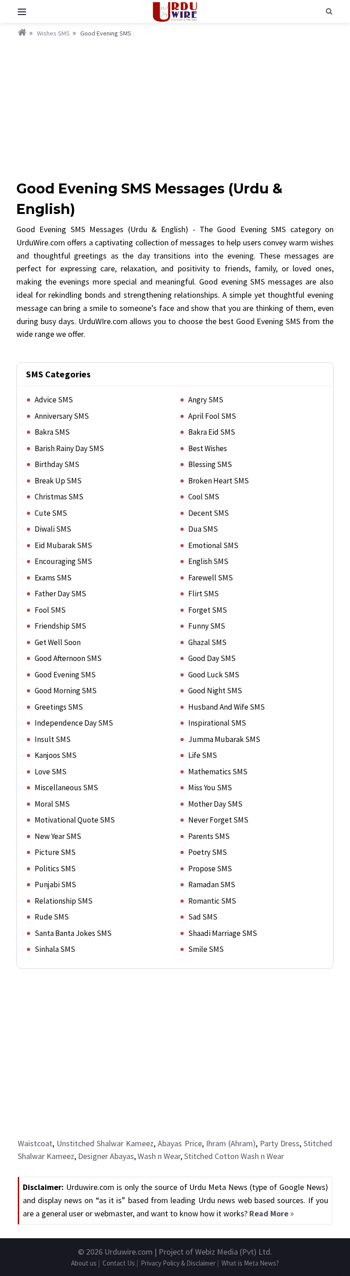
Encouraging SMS (63, 561)
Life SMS (202, 755)
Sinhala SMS (55, 949)
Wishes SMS (53, 33)
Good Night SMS (215, 691)
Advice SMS (54, 400)
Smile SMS (206, 949)
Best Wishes (207, 448)
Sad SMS (202, 917)
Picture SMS (55, 852)
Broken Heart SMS (218, 481)
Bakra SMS (52, 432)
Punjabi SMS (55, 884)
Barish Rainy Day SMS (69, 448)
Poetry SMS (207, 852)
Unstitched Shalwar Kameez (105, 1143)
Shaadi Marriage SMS (222, 933)
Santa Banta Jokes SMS (73, 933)
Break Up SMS (58, 481)
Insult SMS (53, 739)
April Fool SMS (212, 416)
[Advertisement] (175, 107)
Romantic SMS (212, 901)
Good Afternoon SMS (68, 658)
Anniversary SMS (62, 416)
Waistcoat (35, 1143)
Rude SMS (52, 917)
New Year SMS (58, 836)
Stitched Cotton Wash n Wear (234, 1156)
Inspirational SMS (217, 723)
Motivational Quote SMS (75, 820)
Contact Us (119, 1263)
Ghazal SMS (207, 642)
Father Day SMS (60, 594)
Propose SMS (210, 869)
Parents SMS (209, 836)
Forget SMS (207, 610)
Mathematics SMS (217, 772)
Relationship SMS (64, 901)
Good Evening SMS (65, 675)
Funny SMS (206, 626)
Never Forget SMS (218, 820)
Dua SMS (203, 529)
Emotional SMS (213, 545)
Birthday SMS (57, 464)
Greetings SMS (59, 707)
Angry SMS (205, 400)
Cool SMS (203, 497)
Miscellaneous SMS (66, 788)
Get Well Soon (58, 642)
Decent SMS (208, 513)
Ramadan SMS (211, 884)
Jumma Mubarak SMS (224, 739)
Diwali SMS (53, 529)
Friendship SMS (60, 626)
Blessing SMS (210, 464)
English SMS (208, 561)
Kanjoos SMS (56, 755)
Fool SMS (50, 610)
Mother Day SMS (215, 804)
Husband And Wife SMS (226, 707)
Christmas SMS (59, 497)
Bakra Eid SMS (211, 432)
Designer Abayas (106, 1156)
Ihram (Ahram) (231, 1143)
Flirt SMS (203, 594)
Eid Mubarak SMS (63, 545)
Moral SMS (52, 804)
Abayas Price (179, 1143)
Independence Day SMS (74, 723)
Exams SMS (53, 578)
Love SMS (51, 772)
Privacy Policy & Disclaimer (178, 1263)
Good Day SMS (212, 658)
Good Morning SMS (66, 691)
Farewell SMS (210, 578)
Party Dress (279, 1143)
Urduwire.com (128, 1251)
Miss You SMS (210, 788)
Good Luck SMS (213, 675)
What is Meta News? (250, 1263)
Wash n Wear (159, 1156)
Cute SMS (51, 513)
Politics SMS (55, 869)
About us (84, 1263)
